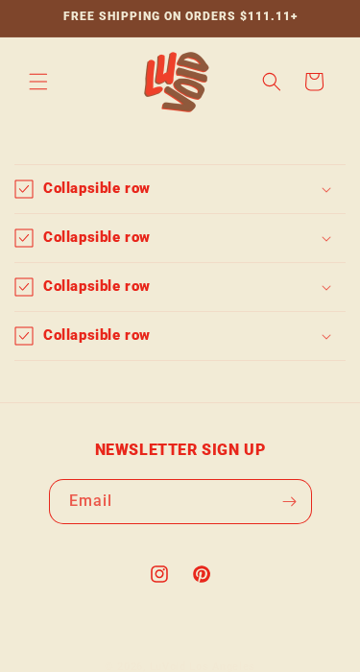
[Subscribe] (290, 501)
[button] (38, 81)
